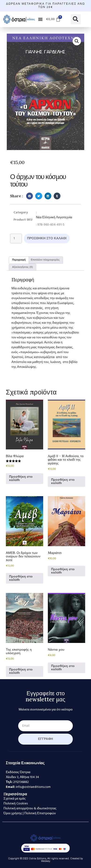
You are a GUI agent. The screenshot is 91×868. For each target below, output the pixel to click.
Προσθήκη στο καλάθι (46, 238)
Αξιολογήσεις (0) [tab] (22, 267)
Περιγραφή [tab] (19, 260)
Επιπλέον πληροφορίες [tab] (45, 260)
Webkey (45, 861)
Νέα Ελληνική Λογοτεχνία (54, 217)
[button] (40, 19)
